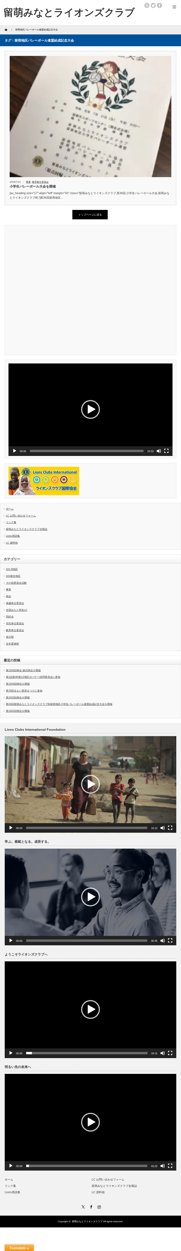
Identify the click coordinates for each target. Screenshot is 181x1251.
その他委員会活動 (16, 582)
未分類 (10, 636)
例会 (8, 596)
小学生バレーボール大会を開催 (33, 186)
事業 (28, 182)
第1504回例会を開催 (18, 683)
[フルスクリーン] (166, 451)
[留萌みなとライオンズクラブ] (69, 12)
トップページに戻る (90, 214)
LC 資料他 (12, 542)
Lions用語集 (13, 535)
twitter (153, 5)
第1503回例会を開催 (18, 697)
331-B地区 (12, 569)
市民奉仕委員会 (15, 623)
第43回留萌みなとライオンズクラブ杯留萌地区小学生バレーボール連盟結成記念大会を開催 (59, 704)
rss (146, 5)
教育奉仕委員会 (40, 182)
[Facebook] (90, 1206)
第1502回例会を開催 (18, 710)
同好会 (10, 616)
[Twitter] (82, 1206)
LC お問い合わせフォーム (21, 515)
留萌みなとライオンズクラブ (87, 1221)
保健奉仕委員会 (15, 603)
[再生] (14, 451)
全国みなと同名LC (16, 610)
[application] (90, 409)
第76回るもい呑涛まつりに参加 (24, 690)
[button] (90, 409)
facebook (159, 5)
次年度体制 (12, 643)
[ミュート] (158, 451)
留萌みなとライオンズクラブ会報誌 (26, 529)
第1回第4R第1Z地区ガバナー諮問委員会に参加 (33, 677)
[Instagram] (98, 1206)
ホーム (10, 508)
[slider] (87, 451)
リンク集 (11, 522)
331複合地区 (13, 576)
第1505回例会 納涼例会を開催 (23, 670)
